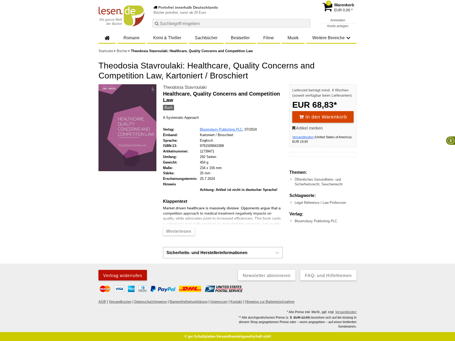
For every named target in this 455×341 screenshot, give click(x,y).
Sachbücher (206, 38)
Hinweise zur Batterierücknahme (269, 302)
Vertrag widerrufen (122, 275)
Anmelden (337, 20)
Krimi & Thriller (167, 38)
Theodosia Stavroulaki (185, 87)
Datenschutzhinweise (150, 302)
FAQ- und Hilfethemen (328, 275)
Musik (293, 38)
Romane (131, 38)
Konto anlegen (337, 26)
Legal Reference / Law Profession (320, 203)
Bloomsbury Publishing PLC (221, 129)
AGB (102, 302)
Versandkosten (303, 137)
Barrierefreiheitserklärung (188, 302)
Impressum (219, 302)
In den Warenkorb (325, 117)
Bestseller (240, 38)
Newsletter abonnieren (267, 275)
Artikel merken (309, 128)
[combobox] (231, 23)
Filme (268, 38)
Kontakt (236, 302)
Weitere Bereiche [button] (328, 38)
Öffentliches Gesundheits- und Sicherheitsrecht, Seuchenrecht (319, 181)
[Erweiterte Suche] (305, 23)
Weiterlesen (178, 231)
